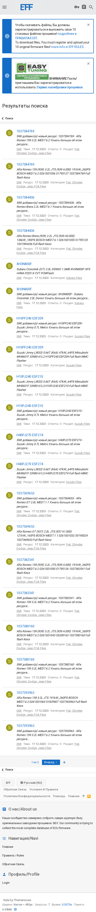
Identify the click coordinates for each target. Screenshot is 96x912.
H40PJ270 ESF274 (30, 435)
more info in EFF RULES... (68, 47)
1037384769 (25, 131)
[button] (4, 7)
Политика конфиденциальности (27, 796)
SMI (19, 149)
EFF (8, 782)
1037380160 (25, 626)
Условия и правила (43, 789)
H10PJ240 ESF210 (30, 377)
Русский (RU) (32, 782)
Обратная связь (13, 864)
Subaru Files (74, 278)
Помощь (59, 796)
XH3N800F (24, 264)
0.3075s (67, 904)
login (6, 882)
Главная (7, 846)
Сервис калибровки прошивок (60, 87)
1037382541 (25, 560)
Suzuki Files (82, 336)
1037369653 (25, 493)
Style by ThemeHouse (17, 900)
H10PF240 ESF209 (30, 318)
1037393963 (25, 693)
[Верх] (83, 796)
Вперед (49, 762)
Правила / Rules (13, 855)
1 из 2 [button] (35, 762)
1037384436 (25, 197)
